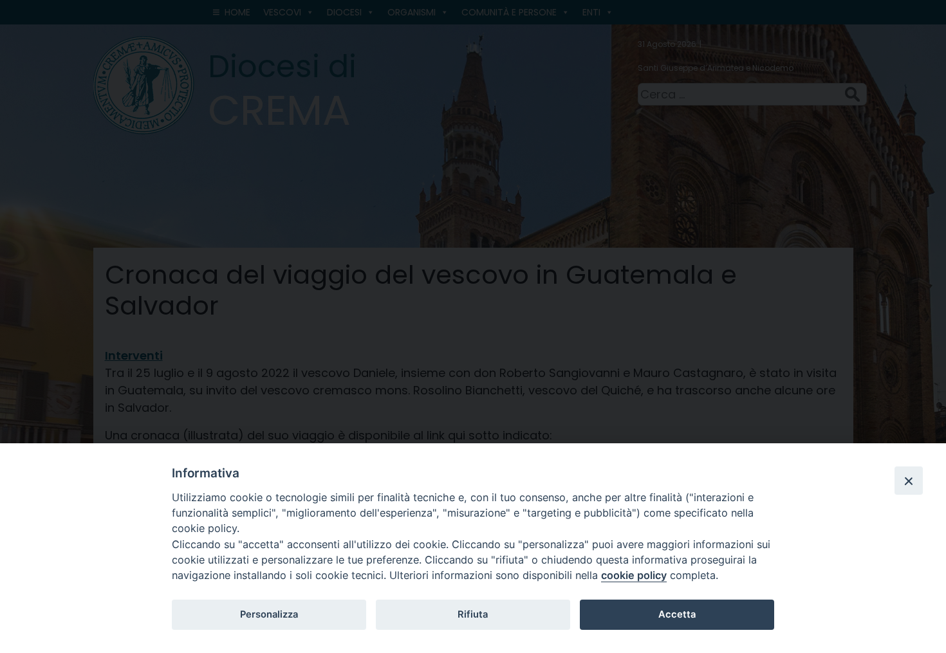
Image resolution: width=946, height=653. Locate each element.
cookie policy (634, 575)
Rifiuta (473, 614)
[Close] (909, 480)
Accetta (677, 614)
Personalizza (269, 614)
